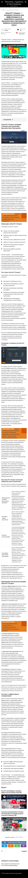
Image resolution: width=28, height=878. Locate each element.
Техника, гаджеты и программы (14, 3)
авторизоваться (13, 865)
